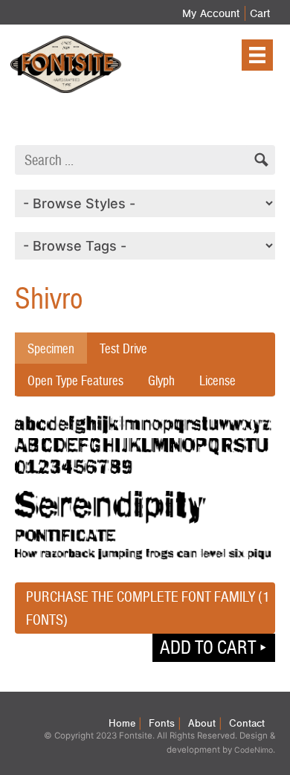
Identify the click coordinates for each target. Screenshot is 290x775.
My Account (210, 13)
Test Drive (123, 348)
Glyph (161, 380)
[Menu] (257, 55)
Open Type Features (75, 380)
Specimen (51, 348)
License (217, 380)
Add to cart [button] (208, 647)
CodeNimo (253, 750)
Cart (260, 13)
